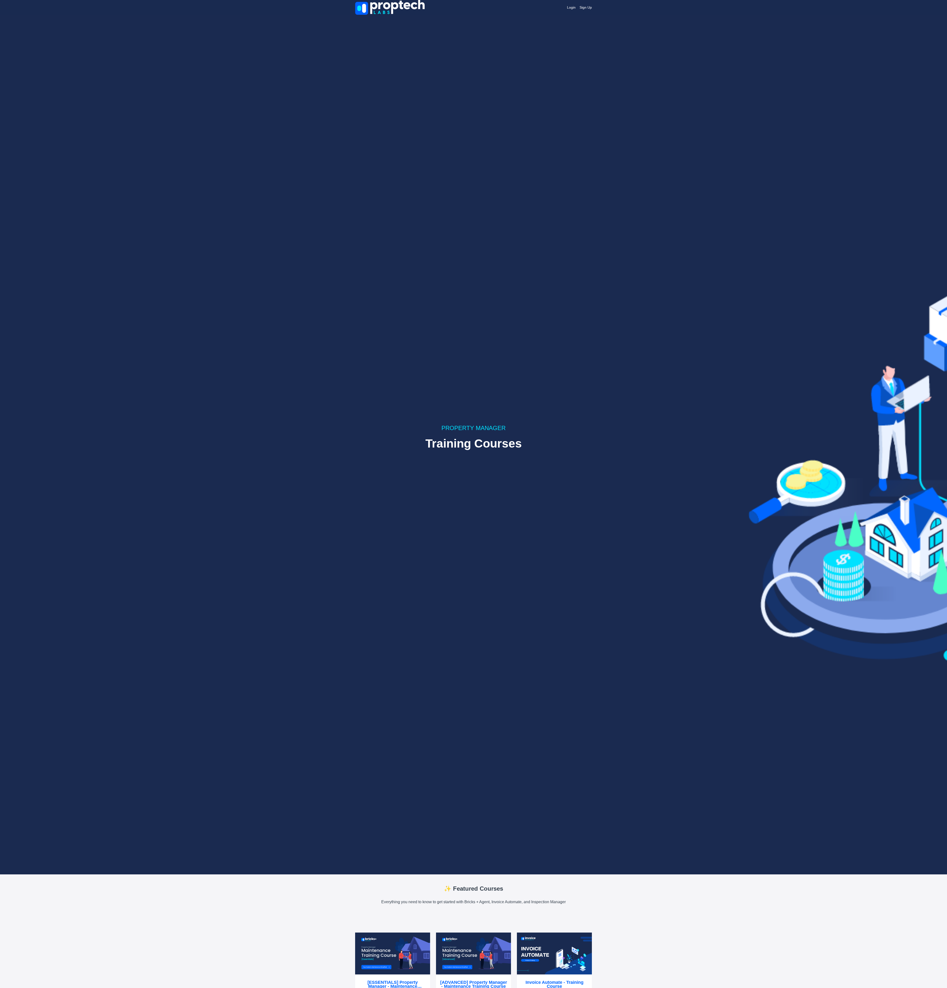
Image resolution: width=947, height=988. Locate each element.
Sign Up (586, 7)
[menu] (577, 7)
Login (571, 7)
